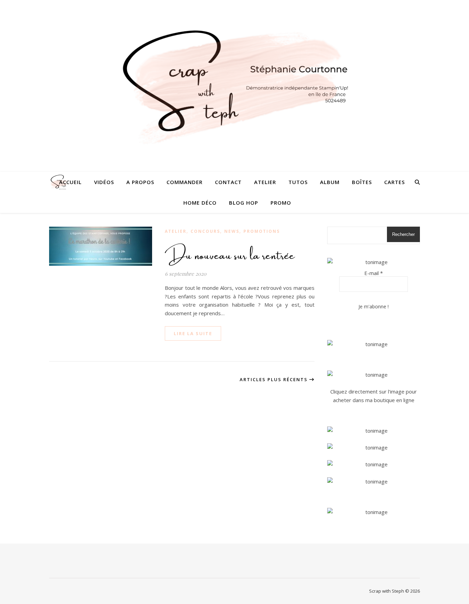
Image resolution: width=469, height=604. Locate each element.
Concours (205, 231)
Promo (281, 202)
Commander (185, 182)
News (231, 231)
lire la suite (193, 333)
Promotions (261, 231)
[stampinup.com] (373, 344)
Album (330, 182)
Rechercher (403, 234)
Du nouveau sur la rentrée (230, 252)
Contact (228, 182)
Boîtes (362, 182)
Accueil (70, 182)
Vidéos (104, 182)
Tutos (298, 182)
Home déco (200, 202)
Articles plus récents (274, 379)
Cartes (394, 182)
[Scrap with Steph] (234, 86)
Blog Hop (243, 202)
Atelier (265, 182)
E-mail (373, 273)
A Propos (140, 182)
